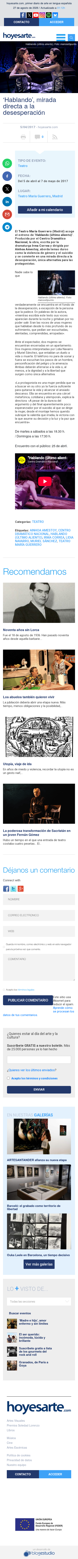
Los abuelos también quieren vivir (28, 697)
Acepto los (20, 990)
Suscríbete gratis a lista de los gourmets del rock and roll (35, 1351)
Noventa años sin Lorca (21, 629)
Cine (10, 1443)
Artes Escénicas (17, 1447)
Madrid (57, 196)
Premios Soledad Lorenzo (23, 1425)
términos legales (26, 990)
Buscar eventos (20, 1313)
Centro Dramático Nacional (43, 532)
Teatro (23, 166)
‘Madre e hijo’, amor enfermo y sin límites (33, 1322)
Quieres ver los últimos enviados (32, 1070)
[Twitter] (13, 888)
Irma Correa (54, 537)
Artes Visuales (16, 1421)
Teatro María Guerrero (34, 196)
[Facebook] (6, 888)
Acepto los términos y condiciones (34, 1078)
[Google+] (20, 888)
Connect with (11, 880)
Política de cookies (18, 1455)
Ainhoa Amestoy (43, 530)
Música (11, 1438)
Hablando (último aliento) (41, 535)
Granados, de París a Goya (33, 1364)
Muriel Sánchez (43, 541)
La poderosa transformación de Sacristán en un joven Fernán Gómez (37, 832)
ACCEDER (56, 22)
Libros (11, 1430)
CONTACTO (21, 22)
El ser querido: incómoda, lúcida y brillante (32, 1337)
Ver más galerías (39, 1264)
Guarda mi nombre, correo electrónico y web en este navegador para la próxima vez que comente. (38, 947)
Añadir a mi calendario (45, 210)
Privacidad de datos (19, 1460)
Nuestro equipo (16, 1465)
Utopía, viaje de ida (17, 764)
